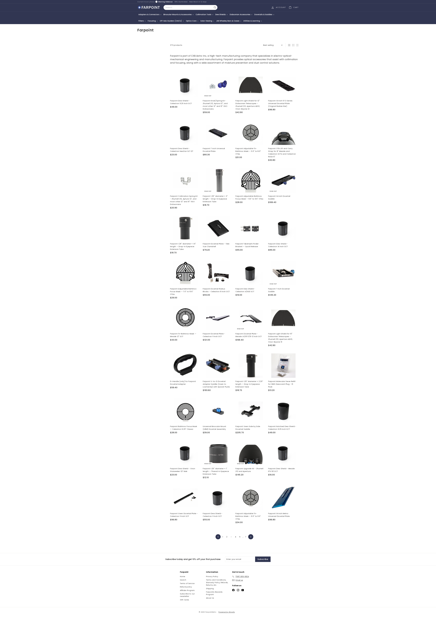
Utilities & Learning (251, 21)
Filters (141, 21)
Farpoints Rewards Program (214, 593)
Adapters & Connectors (149, 14)
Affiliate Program (187, 590)
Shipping (210, 588)
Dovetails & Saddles (263, 14)
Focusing (152, 21)
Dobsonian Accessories (240, 14)
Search (183, 580)
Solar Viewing (206, 21)
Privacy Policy (212, 576)
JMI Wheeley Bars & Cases (228, 21)
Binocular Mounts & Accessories (177, 14)
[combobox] (190, 7)
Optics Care (191, 21)
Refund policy (186, 587)
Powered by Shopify (226, 612)
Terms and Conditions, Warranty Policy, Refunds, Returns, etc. (217, 582)
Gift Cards (184, 600)
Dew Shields (220, 14)
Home (182, 576)
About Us (210, 598)
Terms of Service (187, 583)
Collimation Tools (204, 14)
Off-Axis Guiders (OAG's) (171, 21)
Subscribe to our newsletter (187, 595)
